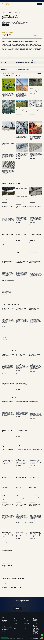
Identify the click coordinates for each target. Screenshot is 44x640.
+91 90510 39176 (35, 619)
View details (32, 93)
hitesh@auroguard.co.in (36, 623)
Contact (15, 628)
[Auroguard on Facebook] (2, 631)
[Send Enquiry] (42, 638)
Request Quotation (35, 638)
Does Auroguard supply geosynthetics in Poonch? (10, 591)
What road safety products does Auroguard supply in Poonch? (13, 578)
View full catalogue (37, 35)
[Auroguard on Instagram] (4, 631)
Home (15, 618)
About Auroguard (16, 626)
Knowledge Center (16, 623)
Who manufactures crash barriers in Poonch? (10, 574)
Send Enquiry (17, 608)
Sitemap (31, 638)
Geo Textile (25, 626)
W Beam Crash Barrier (26, 618)
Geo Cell (25, 628)
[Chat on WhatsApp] (42, 635)
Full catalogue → (39, 73)
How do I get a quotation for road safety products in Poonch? (13, 582)
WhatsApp (13, 25)
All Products (15, 620)
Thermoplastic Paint (26, 623)
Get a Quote (5, 25)
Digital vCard (40, 638)
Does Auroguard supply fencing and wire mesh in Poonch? (12, 587)
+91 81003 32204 (35, 620)
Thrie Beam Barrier (26, 620)
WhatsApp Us (26, 608)
